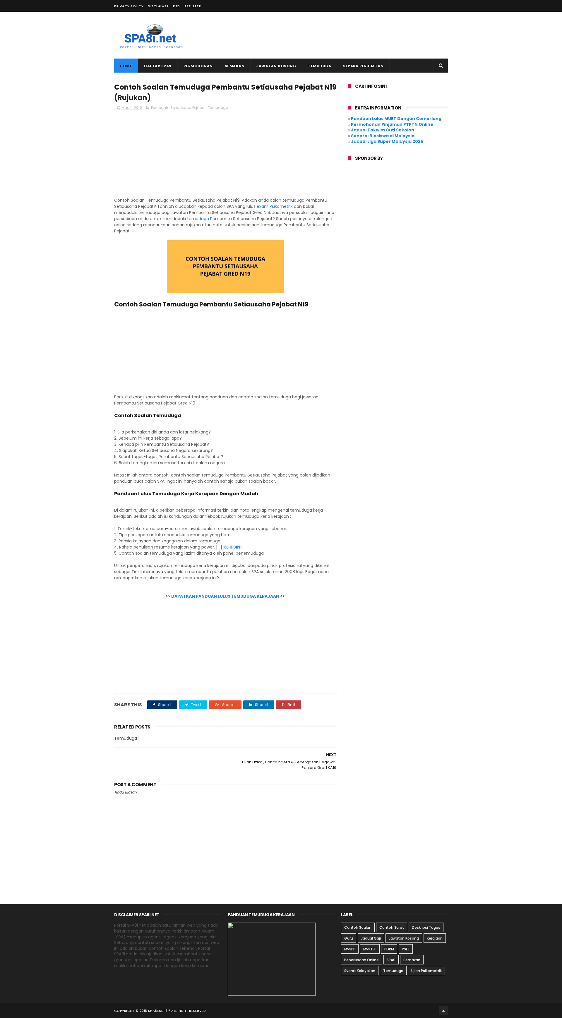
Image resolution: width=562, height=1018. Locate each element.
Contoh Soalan (357, 927)
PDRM (389, 949)
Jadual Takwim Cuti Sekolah (382, 130)
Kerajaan (435, 938)
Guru (348, 938)
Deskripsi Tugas (426, 927)
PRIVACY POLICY (128, 6)
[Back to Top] (443, 1010)
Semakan (235, 66)
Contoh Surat (391, 927)
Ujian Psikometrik (426, 970)
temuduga (198, 219)
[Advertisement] (341, 35)
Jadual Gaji (371, 938)
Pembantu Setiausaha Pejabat (178, 107)
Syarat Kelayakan (359, 970)
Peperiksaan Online (361, 959)
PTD (176, 6)
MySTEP (369, 949)
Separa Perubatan (363, 66)
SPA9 (391, 959)
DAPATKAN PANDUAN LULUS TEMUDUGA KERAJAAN (225, 596)
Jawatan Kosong (276, 66)
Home (126, 66)
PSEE (405, 949)
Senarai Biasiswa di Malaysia (382, 136)
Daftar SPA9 (158, 66)
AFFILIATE (192, 6)
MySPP (349, 949)
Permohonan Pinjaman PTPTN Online (392, 124)
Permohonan (198, 66)
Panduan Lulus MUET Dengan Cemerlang (396, 118)
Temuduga (319, 66)
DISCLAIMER (158, 6)
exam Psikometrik (275, 206)
